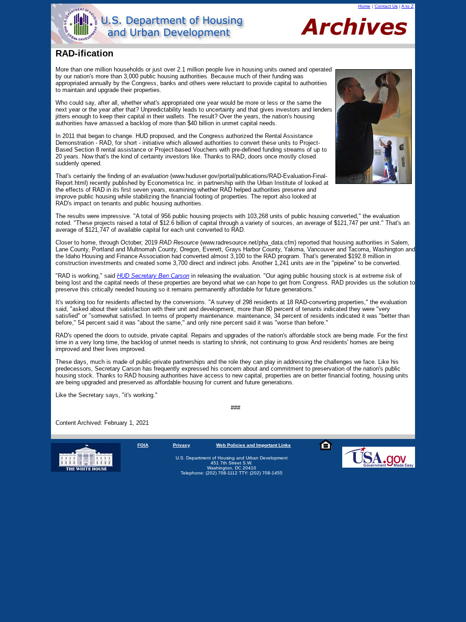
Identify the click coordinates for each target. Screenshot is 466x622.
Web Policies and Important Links (253, 445)
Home (364, 6)
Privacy (181, 445)
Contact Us (386, 6)
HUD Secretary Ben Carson (153, 275)
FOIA (142, 445)
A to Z (407, 6)
